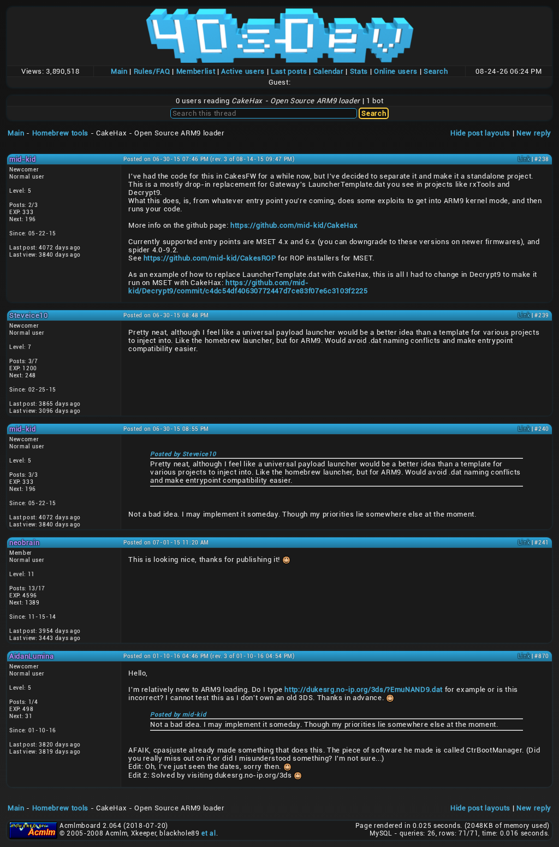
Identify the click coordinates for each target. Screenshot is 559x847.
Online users (396, 71)
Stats (359, 71)
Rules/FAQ (152, 71)
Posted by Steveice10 (183, 454)
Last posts (289, 71)
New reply (533, 133)
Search (436, 71)
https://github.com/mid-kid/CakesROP (210, 258)
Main (119, 71)
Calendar (328, 71)
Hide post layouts (480, 133)
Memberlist (196, 71)
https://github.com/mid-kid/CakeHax (294, 225)
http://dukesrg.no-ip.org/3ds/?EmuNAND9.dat (363, 689)
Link (524, 159)
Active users (243, 71)
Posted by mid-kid (178, 714)
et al (208, 833)
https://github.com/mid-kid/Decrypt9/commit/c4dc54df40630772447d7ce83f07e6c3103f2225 (247, 287)
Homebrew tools (60, 133)
